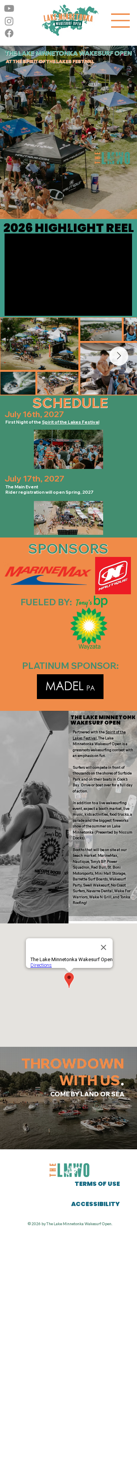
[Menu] (120, 20)
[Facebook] (9, 33)
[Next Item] (118, 356)
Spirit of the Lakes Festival (70, 422)
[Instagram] (9, 21)
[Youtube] (9, 8)
